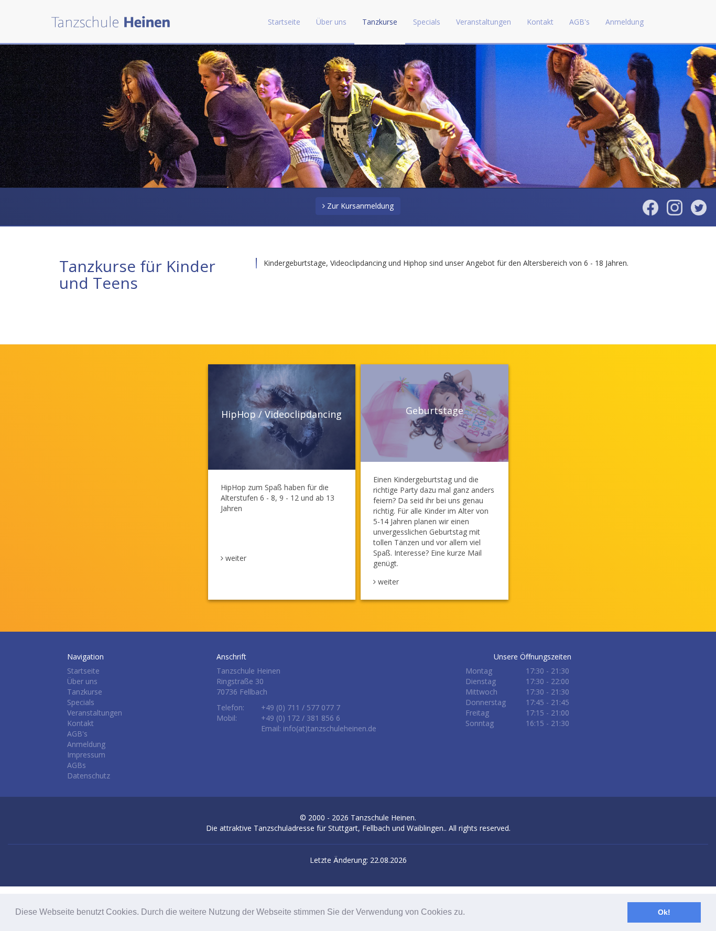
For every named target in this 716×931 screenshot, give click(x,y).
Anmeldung (624, 22)
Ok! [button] (664, 912)
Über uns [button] (331, 22)
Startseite (284, 22)
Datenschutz (88, 776)
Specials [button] (426, 22)
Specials (80, 702)
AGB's (579, 22)
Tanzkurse (84, 692)
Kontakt (540, 22)
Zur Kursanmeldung (359, 206)
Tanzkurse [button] (379, 22)
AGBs (76, 765)
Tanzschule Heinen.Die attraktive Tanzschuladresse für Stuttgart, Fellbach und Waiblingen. (325, 823)
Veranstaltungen (483, 22)
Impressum (86, 755)
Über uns (82, 681)
